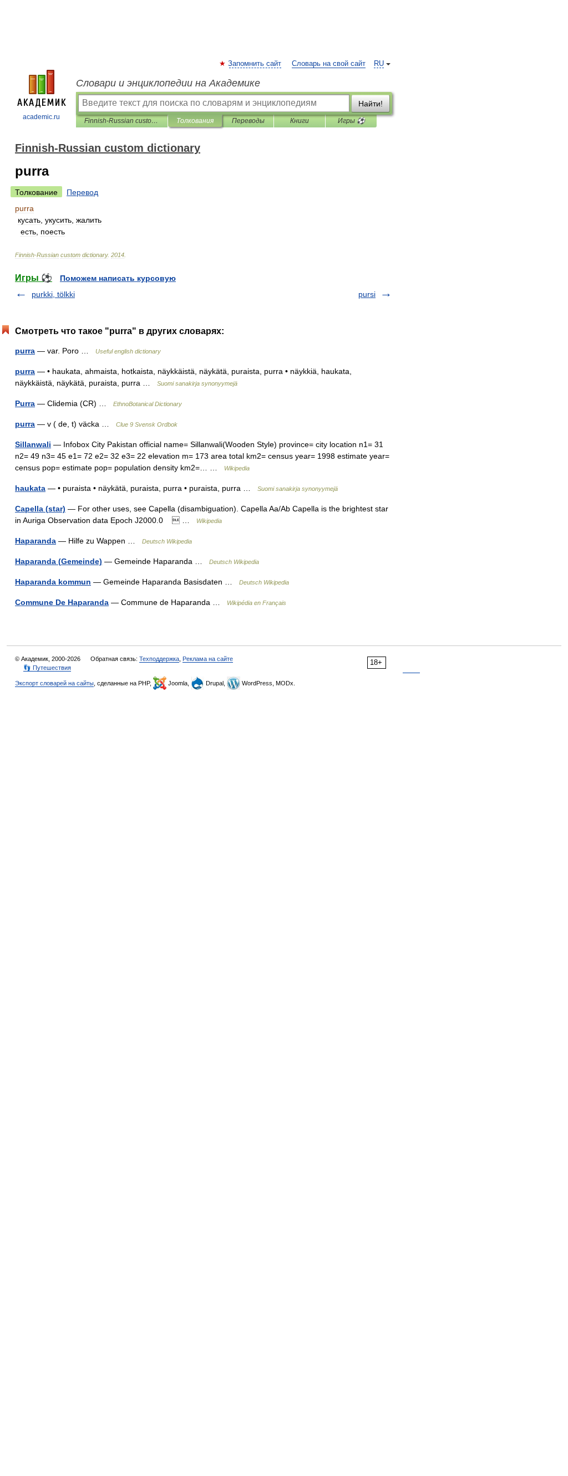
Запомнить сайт (255, 64)
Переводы (248, 121)
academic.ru (41, 117)
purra (25, 350)
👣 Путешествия (47, 667)
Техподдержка (159, 658)
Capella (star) (40, 508)
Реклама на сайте (207, 658)
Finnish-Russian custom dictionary (121, 121)
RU (379, 64)
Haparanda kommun (53, 581)
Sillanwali (33, 444)
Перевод (82, 192)
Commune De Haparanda (62, 602)
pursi (367, 294)
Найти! (370, 103)
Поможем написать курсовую (118, 278)
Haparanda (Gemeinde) (58, 561)
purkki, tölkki (53, 294)
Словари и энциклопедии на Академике (168, 83)
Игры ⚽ (351, 121)
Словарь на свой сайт (329, 64)
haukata (30, 488)
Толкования (195, 121)
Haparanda (35, 540)
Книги (299, 121)
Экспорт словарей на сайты (54, 683)
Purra (25, 403)
